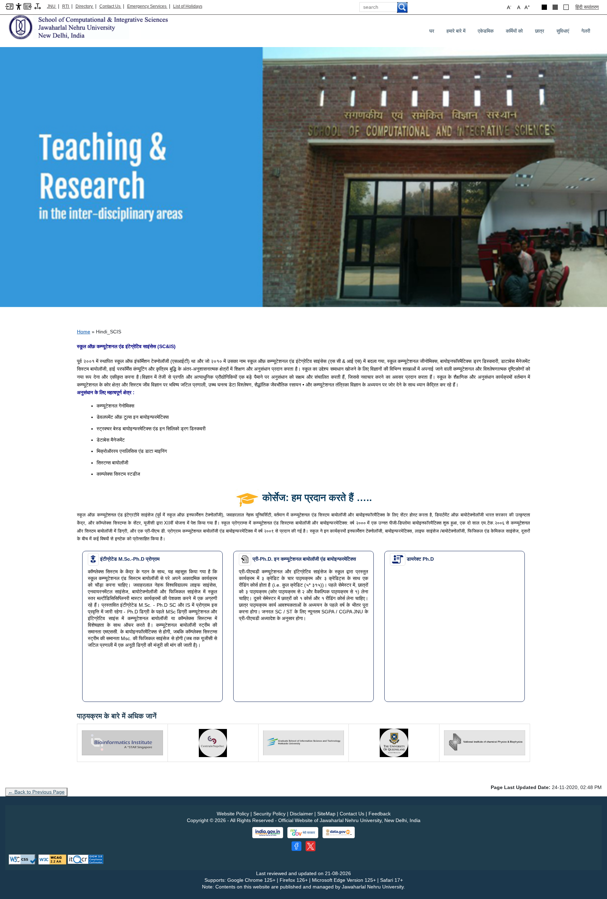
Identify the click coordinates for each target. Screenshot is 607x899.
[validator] (23, 859)
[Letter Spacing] (37, 6)
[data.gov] (338, 832)
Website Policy (233, 813)
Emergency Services (147, 6)
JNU (52, 6)
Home (83, 331)
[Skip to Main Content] (9, 6)
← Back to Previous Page (36, 792)
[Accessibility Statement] (18, 6)
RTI (66, 6)
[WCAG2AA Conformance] (52, 859)
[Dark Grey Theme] (555, 7)
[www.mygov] (302, 832)
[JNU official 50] (310, 846)
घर (431, 31)
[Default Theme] (566, 7)
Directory (85, 6)
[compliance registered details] (85, 859)
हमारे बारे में (455, 31)
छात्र (542, 32)
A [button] (527, 7)
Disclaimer (301, 813)
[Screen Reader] (28, 6)
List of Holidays (187, 6)
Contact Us (110, 6)
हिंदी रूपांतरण (587, 7)
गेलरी (585, 31)
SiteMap (326, 813)
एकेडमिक (488, 32)
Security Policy (269, 813)
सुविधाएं (565, 32)
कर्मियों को (516, 32)
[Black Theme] (544, 7)
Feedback (379, 813)
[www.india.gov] (267, 832)
